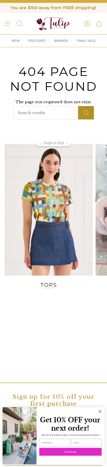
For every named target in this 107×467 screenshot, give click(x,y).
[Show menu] (7, 24)
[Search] (86, 112)
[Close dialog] (100, 411)
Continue (70, 451)
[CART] (99, 24)
